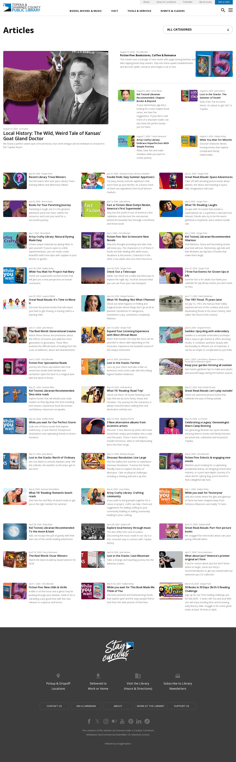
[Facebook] (89, 721)
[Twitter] (97, 721)
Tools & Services (139, 10)
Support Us (181, 706)
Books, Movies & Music (86, 10)
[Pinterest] (130, 721)
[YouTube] (122, 721)
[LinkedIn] (139, 721)
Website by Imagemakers (118, 743)
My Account (205, 1)
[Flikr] (114, 721)
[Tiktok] (147, 721)
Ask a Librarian (86, 706)
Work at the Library (150, 706)
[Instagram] (105, 721)
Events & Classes (173, 10)
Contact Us (54, 706)
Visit (114, 10)
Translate (187, 1)
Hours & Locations (166, 1)
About (146, 1)
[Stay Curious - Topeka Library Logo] (118, 651)
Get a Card (223, 1)
